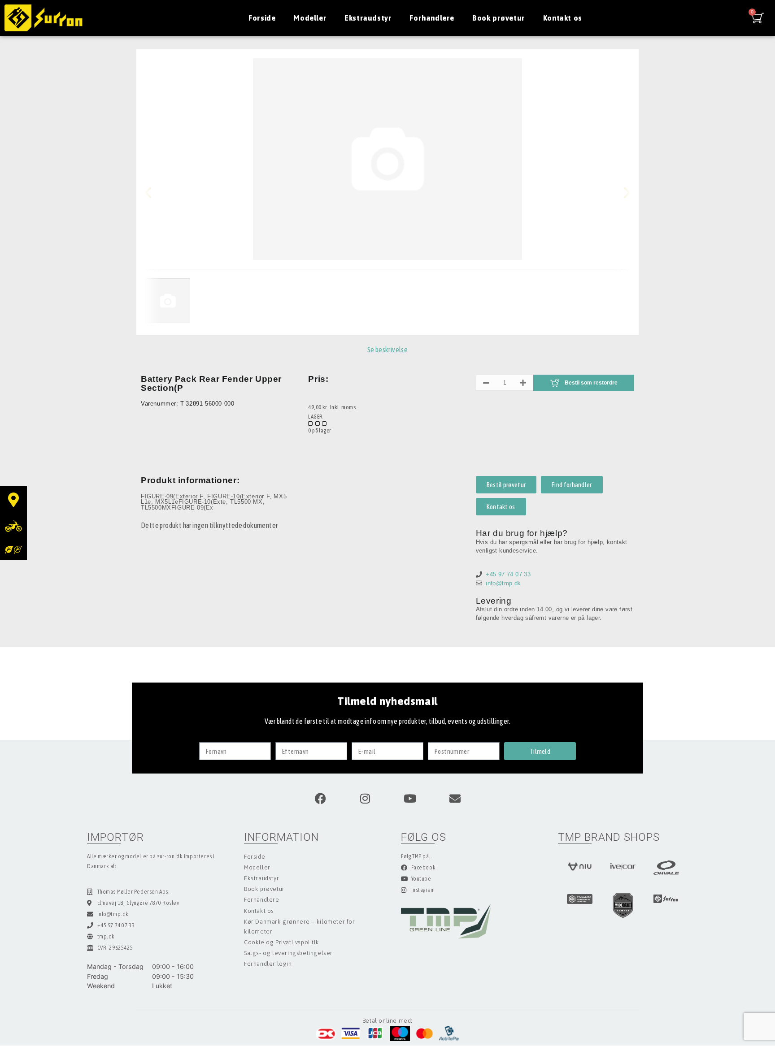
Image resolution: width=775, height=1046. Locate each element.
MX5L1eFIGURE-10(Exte (190, 501)
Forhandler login (268, 963)
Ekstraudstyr (368, 18)
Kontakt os (562, 18)
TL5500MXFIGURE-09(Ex (177, 507)
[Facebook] (320, 798)
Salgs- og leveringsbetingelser (288, 953)
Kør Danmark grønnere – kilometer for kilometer (299, 926)
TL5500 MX (246, 501)
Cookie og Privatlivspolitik (281, 942)
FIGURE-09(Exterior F (172, 496)
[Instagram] (365, 798)
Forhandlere (431, 18)
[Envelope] (455, 798)
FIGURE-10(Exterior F (238, 496)
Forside (261, 18)
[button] (155, 192)
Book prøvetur (498, 18)
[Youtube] (410, 798)
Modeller (310, 18)
